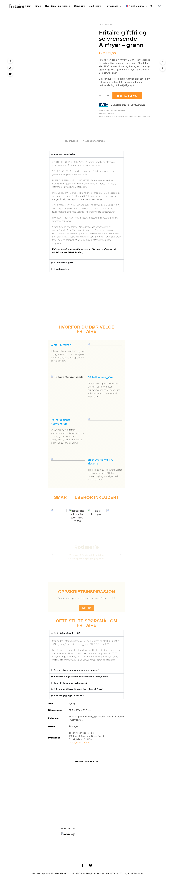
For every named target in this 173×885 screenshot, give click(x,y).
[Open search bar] (151, 6)
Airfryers (109, 24)
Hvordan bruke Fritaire (57, 6)
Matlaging (142, 117)
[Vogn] (159, 6)
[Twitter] (10, 67)
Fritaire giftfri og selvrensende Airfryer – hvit (39, 801)
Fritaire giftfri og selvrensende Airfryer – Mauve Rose (130, 801)
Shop (38, 6)
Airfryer (109, 117)
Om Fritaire (95, 6)
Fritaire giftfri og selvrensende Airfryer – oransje (99, 801)
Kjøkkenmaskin (131, 117)
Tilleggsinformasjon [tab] (94, 141)
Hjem (28, 6)
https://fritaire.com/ (79, 742)
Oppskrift (79, 6)
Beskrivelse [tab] (71, 141)
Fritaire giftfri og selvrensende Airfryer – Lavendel (69, 801)
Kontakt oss (111, 6)
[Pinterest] (10, 73)
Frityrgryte (119, 117)
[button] (52, 553)
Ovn (148, 117)
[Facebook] (10, 60)
